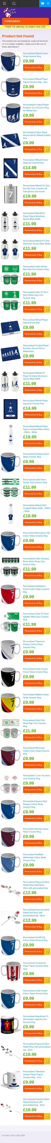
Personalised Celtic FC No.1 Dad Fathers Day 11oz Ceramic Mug (35, 295)
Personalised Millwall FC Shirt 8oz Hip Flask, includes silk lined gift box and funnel (36, 188)
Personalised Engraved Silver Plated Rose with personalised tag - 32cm (36, 1047)
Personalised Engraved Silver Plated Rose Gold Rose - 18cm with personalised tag (36, 885)
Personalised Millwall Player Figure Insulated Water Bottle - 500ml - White (36, 429)
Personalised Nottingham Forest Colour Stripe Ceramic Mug (36, 589)
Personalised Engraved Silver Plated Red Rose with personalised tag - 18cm (36, 912)
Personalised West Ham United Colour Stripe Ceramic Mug (36, 751)
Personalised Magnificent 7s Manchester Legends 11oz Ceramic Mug (35, 1019)
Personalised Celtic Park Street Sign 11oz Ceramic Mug (34, 723)
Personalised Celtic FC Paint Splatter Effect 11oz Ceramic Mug (36, 617)
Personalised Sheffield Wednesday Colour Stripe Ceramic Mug (34, 857)
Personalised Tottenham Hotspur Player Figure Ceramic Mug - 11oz (34, 1074)
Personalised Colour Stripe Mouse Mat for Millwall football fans (36, 135)
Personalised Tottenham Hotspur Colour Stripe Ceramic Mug (34, 644)
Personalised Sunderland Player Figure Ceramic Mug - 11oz (36, 966)
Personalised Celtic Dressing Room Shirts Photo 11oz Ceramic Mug (36, 561)
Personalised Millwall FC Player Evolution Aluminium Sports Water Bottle (35, 376)
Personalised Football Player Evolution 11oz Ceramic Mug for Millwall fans (36, 107)
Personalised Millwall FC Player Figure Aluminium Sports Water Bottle (34, 216)
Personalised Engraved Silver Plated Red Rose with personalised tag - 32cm (36, 1102)
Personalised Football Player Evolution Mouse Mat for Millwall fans (36, 348)
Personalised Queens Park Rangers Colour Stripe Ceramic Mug (35, 804)
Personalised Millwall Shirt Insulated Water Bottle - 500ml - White (36, 508)
